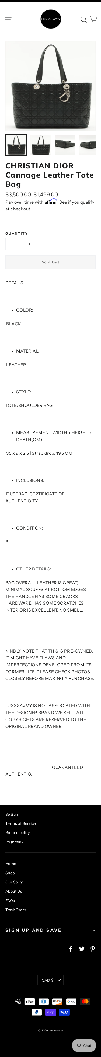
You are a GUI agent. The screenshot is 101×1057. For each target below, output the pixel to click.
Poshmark (14, 842)
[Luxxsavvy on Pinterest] (93, 948)
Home (10, 863)
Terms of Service (20, 823)
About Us (13, 891)
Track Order (15, 909)
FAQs (10, 900)
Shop (10, 873)
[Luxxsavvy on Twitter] (82, 948)
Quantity (16, 233)
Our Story (14, 882)
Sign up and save (33, 930)
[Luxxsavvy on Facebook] (71, 948)
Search (11, 814)
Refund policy (17, 832)
